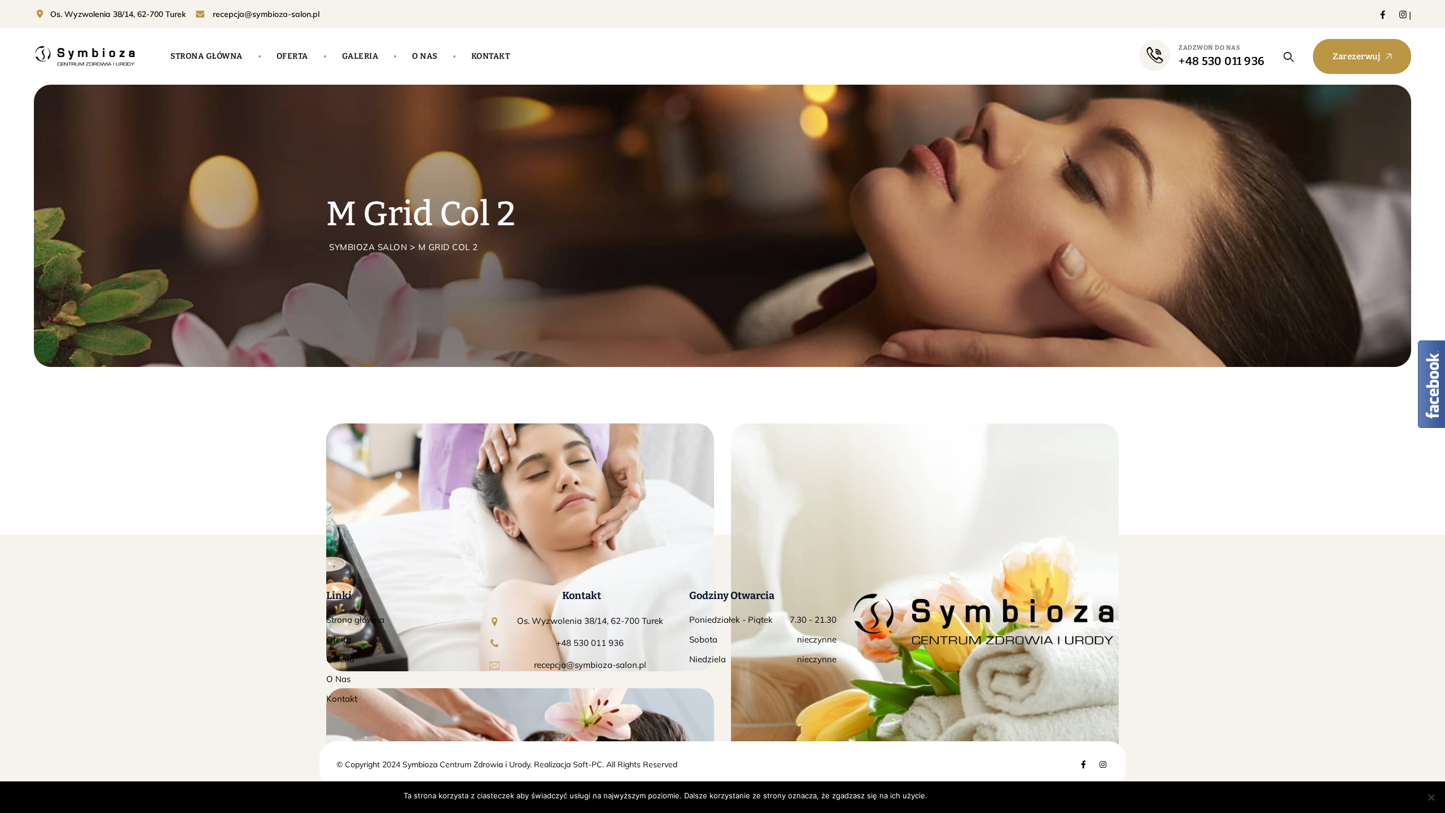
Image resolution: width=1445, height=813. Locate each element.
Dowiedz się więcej (1008, 795)
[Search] (1289, 56)
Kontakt (490, 56)
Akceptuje (951, 795)
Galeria (360, 56)
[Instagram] (1403, 14)
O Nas (338, 679)
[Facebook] (1383, 14)
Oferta (292, 56)
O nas (424, 56)
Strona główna (206, 56)
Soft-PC (586, 764)
